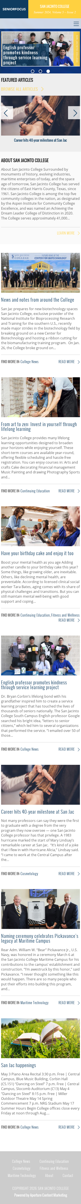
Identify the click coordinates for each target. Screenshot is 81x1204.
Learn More (66, 233)
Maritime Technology (35, 1002)
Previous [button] (7, 47)
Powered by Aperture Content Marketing (40, 1195)
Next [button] (73, 47)
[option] (40, 48)
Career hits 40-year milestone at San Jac (40, 140)
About (49, 1175)
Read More (67, 361)
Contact (68, 1175)
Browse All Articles (20, 89)
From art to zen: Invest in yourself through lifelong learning (39, 426)
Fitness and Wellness (65, 615)
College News (30, 361)
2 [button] (40, 71)
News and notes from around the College (37, 299)
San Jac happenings (18, 1064)
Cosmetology (29, 873)
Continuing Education (35, 490)
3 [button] (48, 71)
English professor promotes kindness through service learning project (34, 684)
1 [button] (32, 71)
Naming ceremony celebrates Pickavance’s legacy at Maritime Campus (39, 938)
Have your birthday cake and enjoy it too (37, 552)
